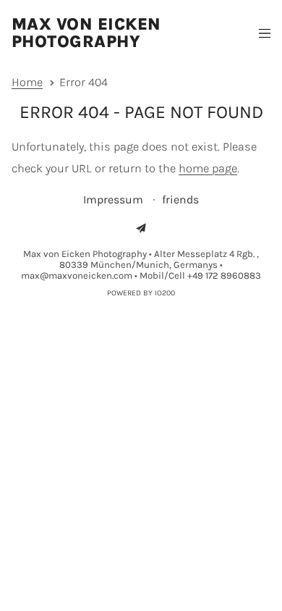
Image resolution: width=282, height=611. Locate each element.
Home (27, 82)
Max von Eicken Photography (86, 32)
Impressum (114, 199)
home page (208, 168)
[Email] (141, 228)
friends (180, 199)
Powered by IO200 (141, 293)
